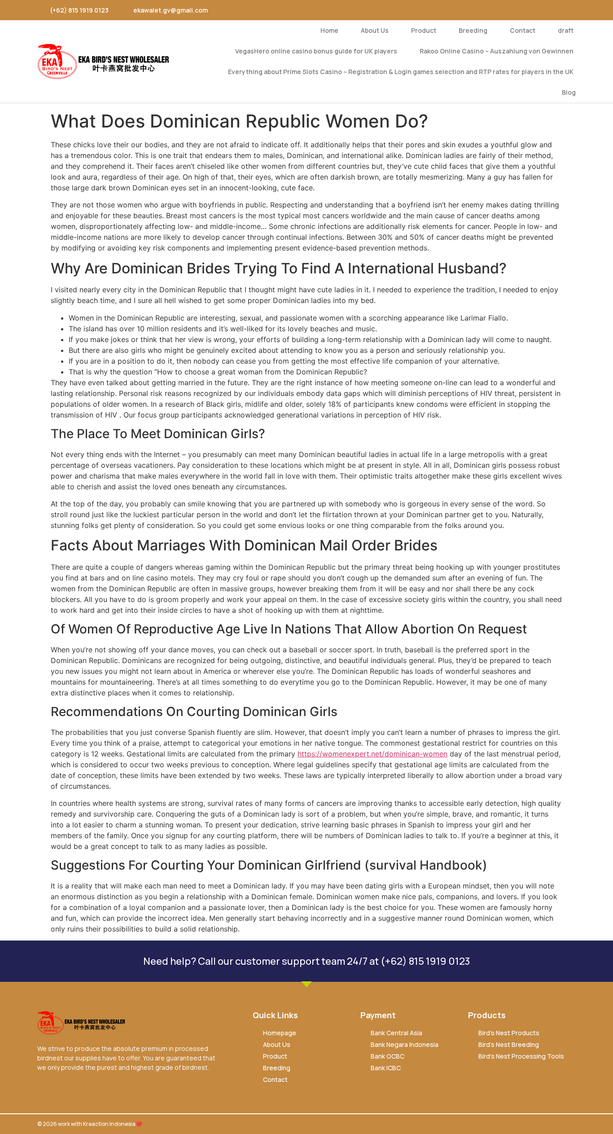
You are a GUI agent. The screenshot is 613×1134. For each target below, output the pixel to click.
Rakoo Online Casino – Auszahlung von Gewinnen (497, 51)
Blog (569, 92)
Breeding (473, 30)
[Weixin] (545, 10)
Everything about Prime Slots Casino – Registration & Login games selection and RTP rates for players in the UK (401, 71)
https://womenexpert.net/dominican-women (372, 753)
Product (423, 30)
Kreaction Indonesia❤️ (112, 1124)
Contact (522, 30)
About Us (375, 30)
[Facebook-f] (485, 10)
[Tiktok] (566, 10)
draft (566, 30)
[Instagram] (505, 10)
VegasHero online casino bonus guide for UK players (316, 51)
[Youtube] (526, 10)
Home (329, 30)
